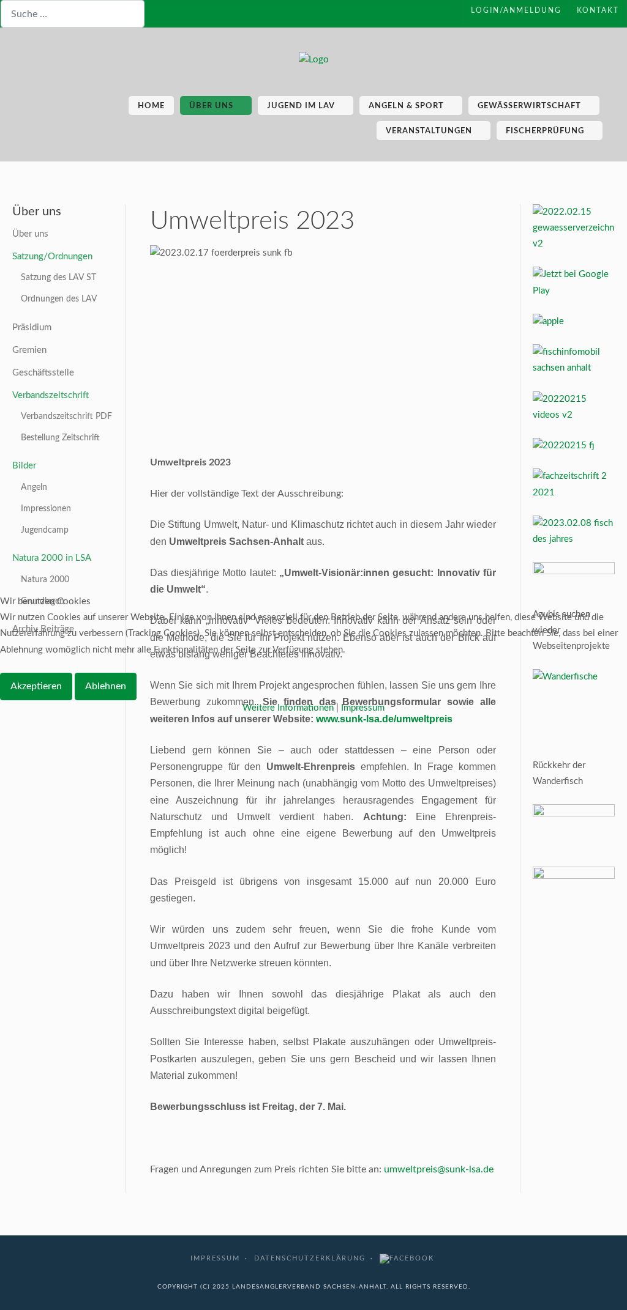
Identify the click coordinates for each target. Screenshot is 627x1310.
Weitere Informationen (288, 707)
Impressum (363, 707)
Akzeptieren (36, 686)
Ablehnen (105, 686)
